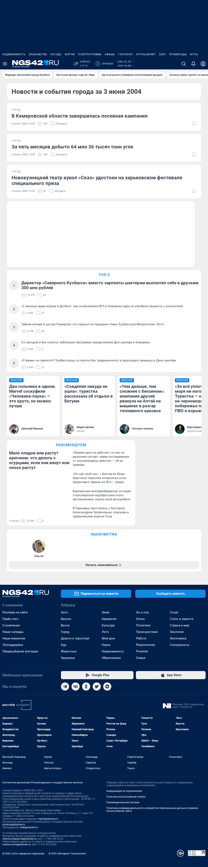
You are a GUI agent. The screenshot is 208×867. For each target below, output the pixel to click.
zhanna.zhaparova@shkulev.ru (19, 838)
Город (65, 632)
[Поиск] (183, 63)
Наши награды (13, 632)
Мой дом (108, 638)
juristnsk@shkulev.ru (13, 824)
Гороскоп (125, 54)
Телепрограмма (90, 54)
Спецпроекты (180, 645)
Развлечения (145, 645)
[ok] (86, 686)
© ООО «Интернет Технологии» (67, 853)
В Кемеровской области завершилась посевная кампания (79, 116)
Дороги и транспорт (75, 638)
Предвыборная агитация (20, 651)
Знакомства (38, 54)
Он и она (142, 612)
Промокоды (178, 54)
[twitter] (97, 686)
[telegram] (65, 686)
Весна (65, 625)
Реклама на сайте (15, 612)
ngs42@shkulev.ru (48, 818)
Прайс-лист (10, 619)
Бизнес (66, 619)
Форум (70, 54)
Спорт (174, 612)
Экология (177, 632)
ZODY (162, 54)
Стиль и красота (181, 619)
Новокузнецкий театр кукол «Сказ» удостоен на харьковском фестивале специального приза (97, 180)
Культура (108, 625)
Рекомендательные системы (123, 802)
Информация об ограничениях (124, 791)
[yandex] (107, 686)
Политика (143, 625)
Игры (194, 54)
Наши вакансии (13, 638)
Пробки (105, 64)
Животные (69, 651)
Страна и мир (179, 625)
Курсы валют (146, 54)
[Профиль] (203, 63)
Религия (142, 651)
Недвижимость (14, 54)
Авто (64, 612)
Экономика (178, 638)
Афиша (110, 54)
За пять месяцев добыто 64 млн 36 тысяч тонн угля (72, 147)
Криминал (109, 619)
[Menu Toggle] (5, 63)
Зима (105, 612)
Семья (140, 658)
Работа (141, 638)
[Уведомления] (193, 63)
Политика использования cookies (125, 796)
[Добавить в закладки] (194, 123)
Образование (111, 658)
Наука (106, 645)
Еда (63, 645)
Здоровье (68, 658)
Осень (140, 619)
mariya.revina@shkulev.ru (16, 844)
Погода (56, 54)
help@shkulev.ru (29, 827)
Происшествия (147, 632)
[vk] (76, 686)
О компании (11, 625)
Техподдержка (12, 645)
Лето (105, 632)
